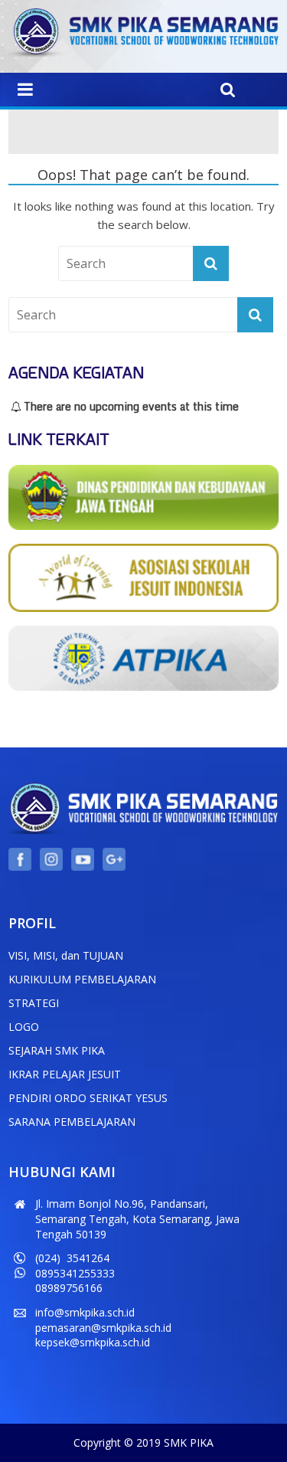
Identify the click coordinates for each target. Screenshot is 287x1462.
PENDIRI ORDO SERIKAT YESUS (88, 1098)
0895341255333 (75, 1273)
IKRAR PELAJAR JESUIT (64, 1074)
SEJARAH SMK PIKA (56, 1050)
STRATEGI (33, 1003)
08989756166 (69, 1287)
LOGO (23, 1026)
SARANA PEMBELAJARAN (71, 1121)
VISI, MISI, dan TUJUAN (65, 955)
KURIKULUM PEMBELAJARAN (82, 979)
